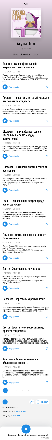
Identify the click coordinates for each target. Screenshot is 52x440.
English (44, 401)
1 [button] (5, 390)
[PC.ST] (26, 4)
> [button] (46, 390)
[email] (5, 401)
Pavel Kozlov (21, 411)
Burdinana (27, 48)
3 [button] (16, 390)
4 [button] (22, 390)
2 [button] (10, 390)
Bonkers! (16, 415)
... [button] (34, 390)
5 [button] (28, 390)
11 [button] (41, 390)
